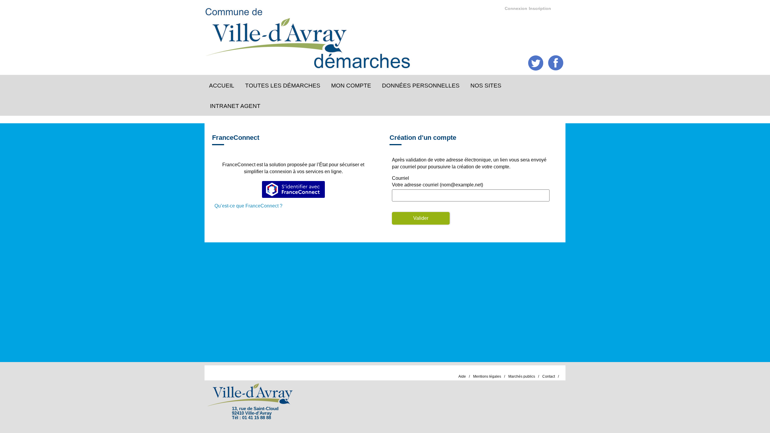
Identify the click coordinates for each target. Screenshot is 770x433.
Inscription (540, 8)
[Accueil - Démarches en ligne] (380, 36)
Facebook (555, 63)
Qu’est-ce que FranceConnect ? (248, 205)
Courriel (400, 178)
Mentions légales (487, 376)
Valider (420, 218)
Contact (548, 376)
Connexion (516, 8)
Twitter (536, 63)
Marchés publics (521, 376)
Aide (462, 376)
